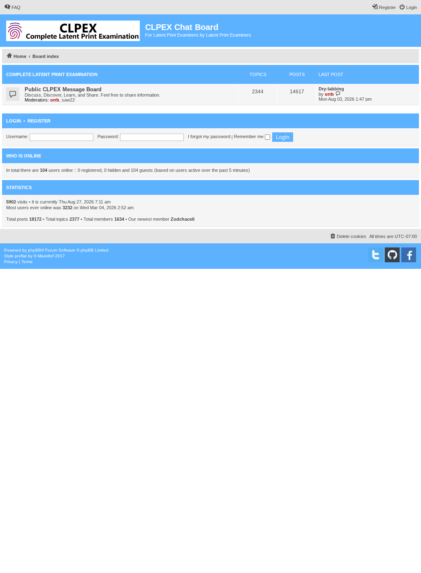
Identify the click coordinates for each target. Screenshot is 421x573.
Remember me (249, 136)
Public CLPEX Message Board (63, 89)
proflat (21, 256)
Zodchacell (182, 219)
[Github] (392, 254)
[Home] (73, 29)
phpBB (34, 250)
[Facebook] (408, 254)
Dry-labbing (331, 88)
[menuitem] (12, 7)
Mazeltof (46, 256)
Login (13, 120)
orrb (54, 99)
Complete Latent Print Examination (51, 74)
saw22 (68, 99)
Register (39, 120)
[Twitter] (375, 254)
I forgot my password (209, 136)
